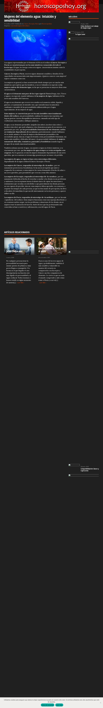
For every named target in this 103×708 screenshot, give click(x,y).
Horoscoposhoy (47, 24)
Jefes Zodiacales (14, 251)
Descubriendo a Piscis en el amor (50, 249)
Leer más (59, 705)
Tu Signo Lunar (80, 34)
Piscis (37, 24)
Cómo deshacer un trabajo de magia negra (89, 27)
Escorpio (32, 24)
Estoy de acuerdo (47, 705)
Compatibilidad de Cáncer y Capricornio (90, 470)
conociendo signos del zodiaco (19, 26)
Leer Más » (20, 283)
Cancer (26, 24)
